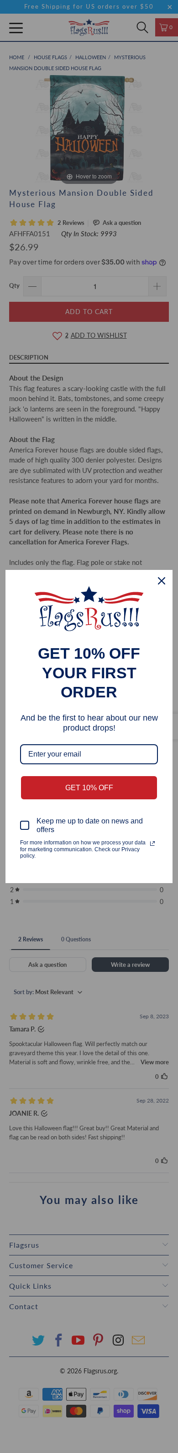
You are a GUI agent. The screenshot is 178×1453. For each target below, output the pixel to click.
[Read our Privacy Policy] (152, 843)
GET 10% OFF (89, 788)
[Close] (162, 581)
